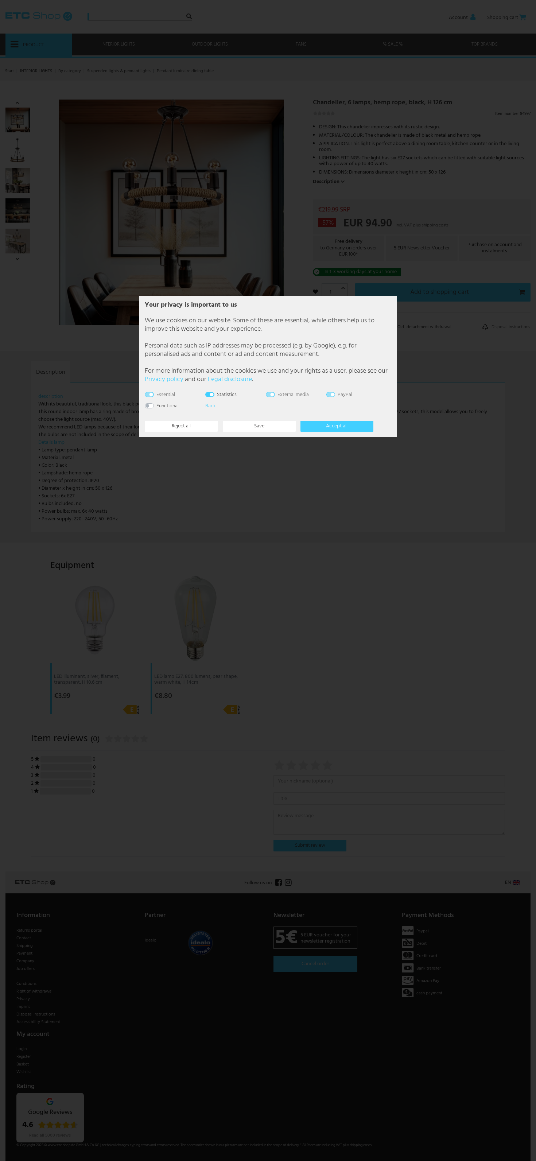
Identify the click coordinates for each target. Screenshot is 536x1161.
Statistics (227, 395)
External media (293, 395)
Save (259, 426)
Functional (167, 406)
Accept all (336, 426)
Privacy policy (164, 379)
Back (210, 406)
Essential (165, 395)
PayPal (345, 395)
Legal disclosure (230, 379)
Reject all (181, 426)
